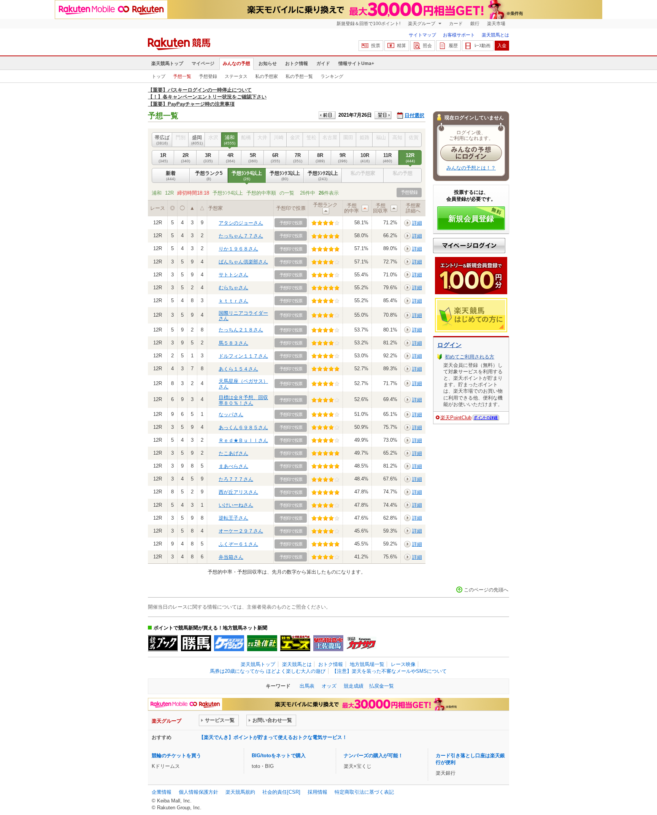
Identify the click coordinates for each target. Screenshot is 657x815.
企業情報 (161, 792)
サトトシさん (233, 274)
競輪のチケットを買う (176, 755)
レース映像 (403, 664)
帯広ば (162, 140)
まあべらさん (233, 466)
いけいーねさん (236, 505)
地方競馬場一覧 (367, 664)
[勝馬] (196, 643)
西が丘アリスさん (238, 492)
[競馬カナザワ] (361, 643)
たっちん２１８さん (241, 330)
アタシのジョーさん (241, 223)
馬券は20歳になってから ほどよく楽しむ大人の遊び (267, 671)
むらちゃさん (233, 287)
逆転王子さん (233, 518)
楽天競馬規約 (240, 792)
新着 (171, 175)
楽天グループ (422, 23)
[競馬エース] (295, 643)
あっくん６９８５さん (243, 427)
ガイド (323, 63)
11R (387, 157)
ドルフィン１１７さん (243, 356)
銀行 (474, 23)
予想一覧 (182, 76)
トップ (158, 76)
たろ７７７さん (236, 479)
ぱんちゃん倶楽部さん (243, 262)
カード (456, 23)
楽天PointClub (455, 417)
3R (208, 157)
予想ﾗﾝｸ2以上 (323, 175)
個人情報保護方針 (198, 792)
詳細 (417, 223)
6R (275, 157)
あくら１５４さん (238, 369)
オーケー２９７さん (241, 531)
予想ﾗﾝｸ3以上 (285, 175)
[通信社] (262, 643)
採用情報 (317, 792)
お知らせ (268, 63)
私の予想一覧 (299, 76)
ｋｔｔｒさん (233, 301)
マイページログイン (469, 245)
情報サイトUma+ (356, 63)
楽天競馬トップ (167, 63)
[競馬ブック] (163, 643)
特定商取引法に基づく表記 (364, 792)
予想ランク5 (208, 175)
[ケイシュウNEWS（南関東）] (229, 643)
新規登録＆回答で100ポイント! (368, 23)
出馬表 (307, 686)
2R (185, 157)
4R (230, 157)
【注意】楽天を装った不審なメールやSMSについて (389, 671)
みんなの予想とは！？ (471, 168)
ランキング (332, 76)
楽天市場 (496, 23)
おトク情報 (296, 63)
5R (252, 157)
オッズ (329, 686)
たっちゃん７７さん (241, 236)
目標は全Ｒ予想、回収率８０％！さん (243, 400)
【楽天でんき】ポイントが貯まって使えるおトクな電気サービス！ (273, 737)
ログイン (449, 345)
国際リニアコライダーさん (243, 315)
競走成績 (353, 686)
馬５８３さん (233, 343)
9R (342, 157)
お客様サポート (459, 35)
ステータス (236, 76)
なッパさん (231, 414)
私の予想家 (266, 76)
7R (297, 157)
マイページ (203, 63)
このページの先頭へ (486, 590)
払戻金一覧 (381, 686)
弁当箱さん (231, 557)
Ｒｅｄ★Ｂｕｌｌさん (243, 440)
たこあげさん (233, 453)
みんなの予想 (236, 63)
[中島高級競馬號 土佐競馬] (328, 643)
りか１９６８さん (238, 249)
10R (365, 157)
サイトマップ (422, 35)
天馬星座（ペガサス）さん (243, 383)
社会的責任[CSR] (281, 792)
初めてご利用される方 (469, 357)
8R (320, 157)
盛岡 (197, 140)
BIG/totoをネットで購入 (279, 755)
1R (163, 157)
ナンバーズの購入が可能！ (373, 755)
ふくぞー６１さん (238, 544)
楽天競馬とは (495, 35)
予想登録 (208, 76)
